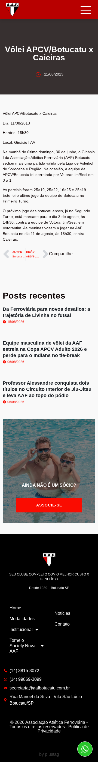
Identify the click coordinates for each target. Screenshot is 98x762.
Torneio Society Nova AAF (22, 645)
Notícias (62, 613)
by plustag (49, 754)
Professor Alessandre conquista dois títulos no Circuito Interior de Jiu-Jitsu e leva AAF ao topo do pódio (47, 389)
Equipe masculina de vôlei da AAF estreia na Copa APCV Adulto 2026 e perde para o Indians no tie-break (45, 349)
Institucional (21, 629)
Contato (62, 624)
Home (15, 608)
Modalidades (22, 618)
